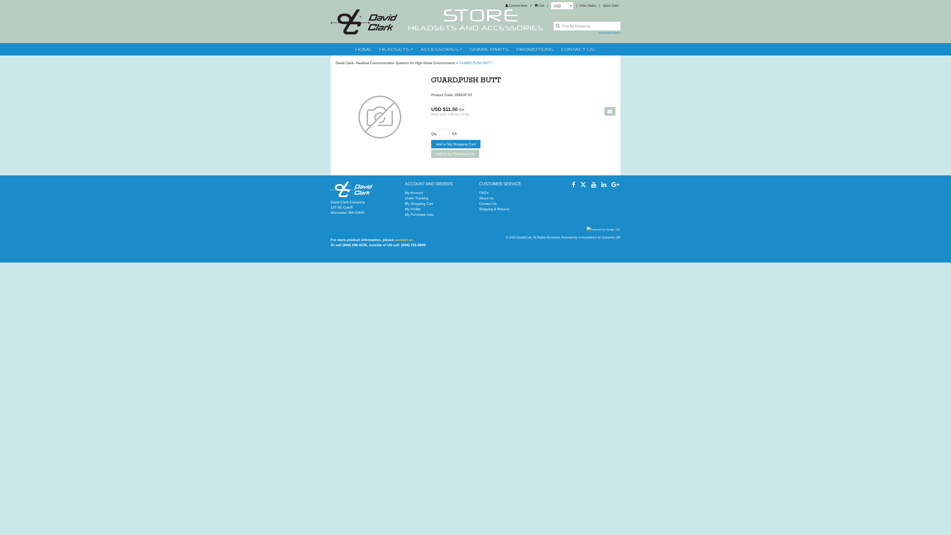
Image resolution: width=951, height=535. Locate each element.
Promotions (535, 49)
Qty (434, 134)
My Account (414, 193)
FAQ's (484, 193)
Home (363, 49)
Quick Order (611, 5)
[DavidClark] (364, 21)
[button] (539, 5)
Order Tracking (416, 198)
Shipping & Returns (494, 209)
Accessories (439, 49)
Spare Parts (489, 49)
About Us (486, 198)
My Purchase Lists (419, 214)
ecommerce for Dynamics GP (600, 237)
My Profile (413, 209)
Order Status (587, 5)
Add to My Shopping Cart (456, 144)
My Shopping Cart (419, 204)
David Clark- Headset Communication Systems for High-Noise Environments (395, 63)
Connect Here (518, 5)
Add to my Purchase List (455, 154)
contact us (578, 49)
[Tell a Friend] (609, 111)
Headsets (394, 49)
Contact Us (488, 204)
